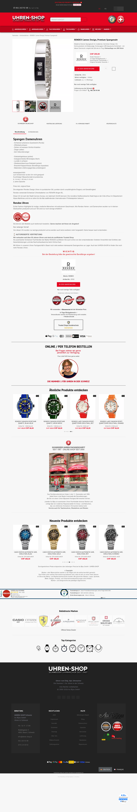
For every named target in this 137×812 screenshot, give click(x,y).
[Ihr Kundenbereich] (111, 9)
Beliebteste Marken (68, 611)
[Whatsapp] (73, 697)
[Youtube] (78, 697)
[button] (14, 69)
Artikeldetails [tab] (33, 132)
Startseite (15, 35)
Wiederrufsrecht (69, 316)
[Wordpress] (59, 697)
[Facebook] (63, 697)
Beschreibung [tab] (20, 132)
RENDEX (71, 276)
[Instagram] (68, 697)
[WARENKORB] (120, 8)
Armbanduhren (24, 35)
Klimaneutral (66, 309)
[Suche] (84, 19)
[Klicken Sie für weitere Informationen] (68, 591)
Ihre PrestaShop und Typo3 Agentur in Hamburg (68, 776)
